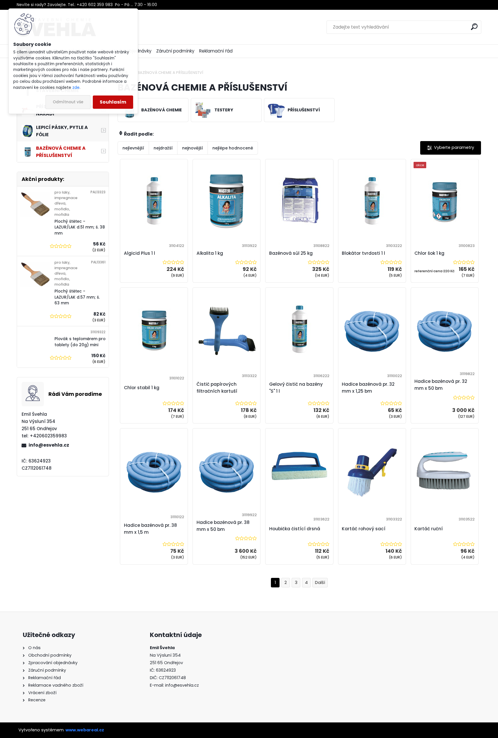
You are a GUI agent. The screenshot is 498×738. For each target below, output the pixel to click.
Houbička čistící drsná (294, 529)
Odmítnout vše (68, 102)
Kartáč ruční (428, 529)
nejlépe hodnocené (232, 148)
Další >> (320, 582)
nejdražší (163, 148)
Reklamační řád (216, 51)
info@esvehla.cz (49, 445)
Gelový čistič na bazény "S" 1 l (296, 387)
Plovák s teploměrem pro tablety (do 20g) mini (79, 341)
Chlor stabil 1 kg (141, 388)
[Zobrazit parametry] (450, 148)
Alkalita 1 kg (210, 253)
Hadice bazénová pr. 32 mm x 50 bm (440, 384)
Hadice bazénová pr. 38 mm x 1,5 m (150, 528)
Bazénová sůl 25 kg (291, 253)
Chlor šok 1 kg (429, 253)
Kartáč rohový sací (363, 529)
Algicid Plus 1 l (139, 253)
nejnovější (192, 148)
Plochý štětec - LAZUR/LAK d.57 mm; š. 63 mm (77, 297)
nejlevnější (133, 148)
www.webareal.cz (84, 730)
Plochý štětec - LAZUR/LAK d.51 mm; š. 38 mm (79, 227)
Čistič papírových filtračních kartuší (217, 387)
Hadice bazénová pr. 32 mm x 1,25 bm (368, 387)
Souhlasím (113, 102)
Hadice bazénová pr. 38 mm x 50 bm (223, 525)
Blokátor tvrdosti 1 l (363, 253)
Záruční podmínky (175, 51)
